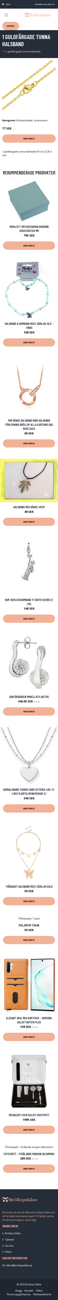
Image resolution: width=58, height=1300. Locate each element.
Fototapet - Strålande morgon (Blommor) (29, 1154)
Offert (11, 25)
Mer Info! (29, 138)
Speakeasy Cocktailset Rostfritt (29, 1115)
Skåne (8, 4)
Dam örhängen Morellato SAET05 (29, 697)
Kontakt (28, 1290)
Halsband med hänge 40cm (29, 507)
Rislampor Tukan (29, 925)
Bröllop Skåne (13, 1233)
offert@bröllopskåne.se (45, 4)
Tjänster (9, 1239)
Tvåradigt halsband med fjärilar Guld (29, 886)
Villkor (39, 1290)
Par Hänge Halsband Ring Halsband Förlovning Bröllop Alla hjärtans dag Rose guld (29, 424)
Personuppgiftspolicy (19, 1294)
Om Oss (9, 1245)
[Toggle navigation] (6, 15)
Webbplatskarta (42, 1294)
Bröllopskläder (25, 120)
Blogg (18, 1290)
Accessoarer (41, 120)
